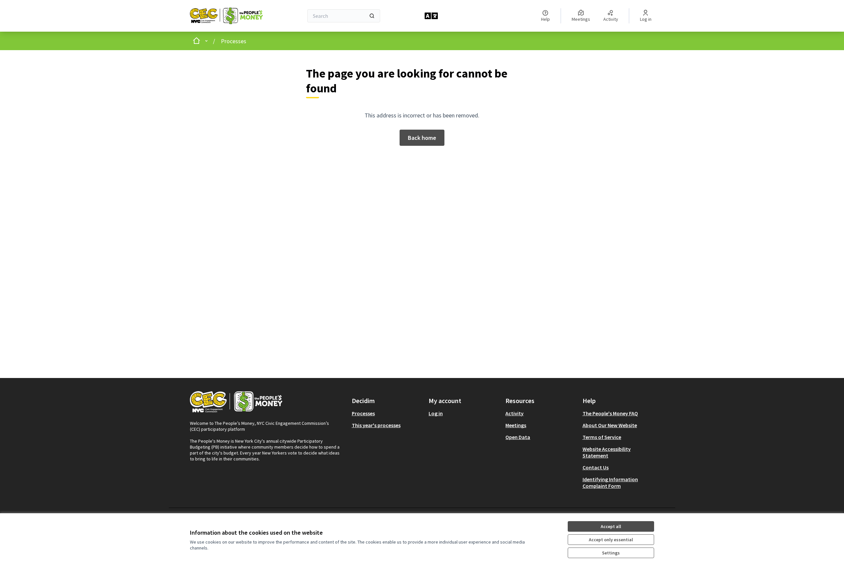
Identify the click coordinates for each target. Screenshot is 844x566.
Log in (436, 413)
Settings (611, 553)
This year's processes (376, 425)
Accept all (611, 526)
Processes (233, 41)
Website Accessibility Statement (607, 452)
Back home (422, 138)
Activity (514, 413)
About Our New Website (610, 425)
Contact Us (596, 467)
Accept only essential (611, 540)
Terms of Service (602, 437)
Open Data (517, 437)
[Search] (372, 16)
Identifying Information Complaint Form (610, 482)
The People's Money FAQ (610, 413)
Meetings (515, 425)
